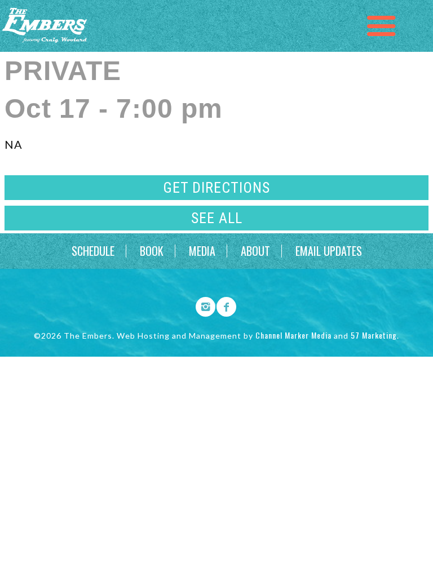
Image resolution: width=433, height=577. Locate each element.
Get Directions (216, 187)
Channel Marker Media (293, 335)
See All (216, 218)
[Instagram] (202, 305)
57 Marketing (374, 335)
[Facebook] (222, 305)
